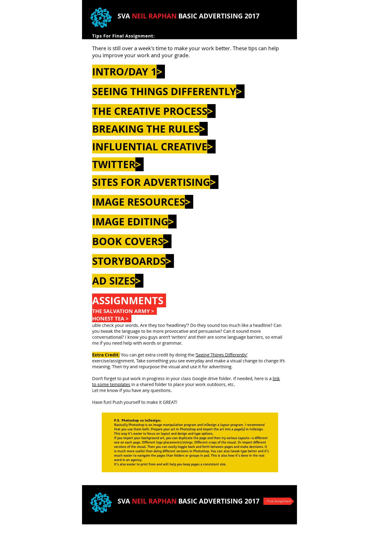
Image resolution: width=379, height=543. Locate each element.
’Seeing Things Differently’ (221, 355)
